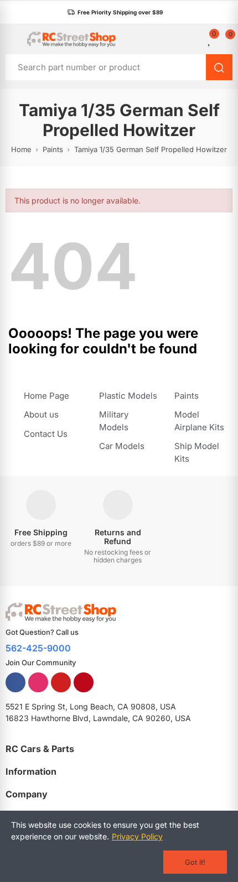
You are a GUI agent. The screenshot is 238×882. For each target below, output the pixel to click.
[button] (115, 12)
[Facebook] (15, 682)
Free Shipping (41, 532)
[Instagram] (38, 682)
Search (219, 67)
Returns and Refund (118, 537)
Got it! (195, 862)
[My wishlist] (210, 39)
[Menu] (11, 39)
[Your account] (196, 39)
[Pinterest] (84, 682)
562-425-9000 (38, 648)
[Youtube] (61, 682)
